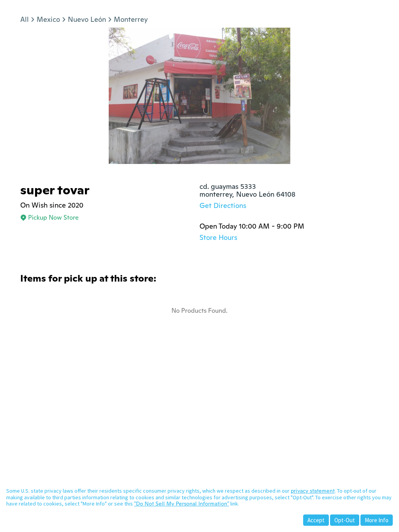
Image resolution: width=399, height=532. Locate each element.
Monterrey (131, 19)
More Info (376, 520)
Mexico (48, 19)
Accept (316, 520)
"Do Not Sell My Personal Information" (181, 503)
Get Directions (223, 205)
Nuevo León (87, 19)
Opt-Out (344, 520)
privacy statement (313, 490)
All (24, 19)
